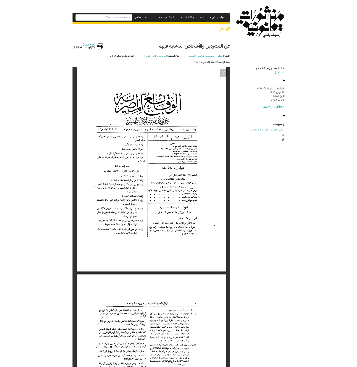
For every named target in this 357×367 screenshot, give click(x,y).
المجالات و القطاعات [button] (193, 17)
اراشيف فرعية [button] (168, 17)
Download (89, 44)
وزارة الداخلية (256, 130)
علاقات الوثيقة (273, 107)
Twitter (283, 139)
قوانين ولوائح (160, 56)
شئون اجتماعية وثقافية (210, 56)
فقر (266, 130)
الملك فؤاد (278, 72)
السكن (191, 56)
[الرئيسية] (260, 22)
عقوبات (273, 130)
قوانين (147, 56)
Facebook (283, 135)
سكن (281, 130)
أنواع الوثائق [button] (218, 17)
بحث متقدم (141, 17)
